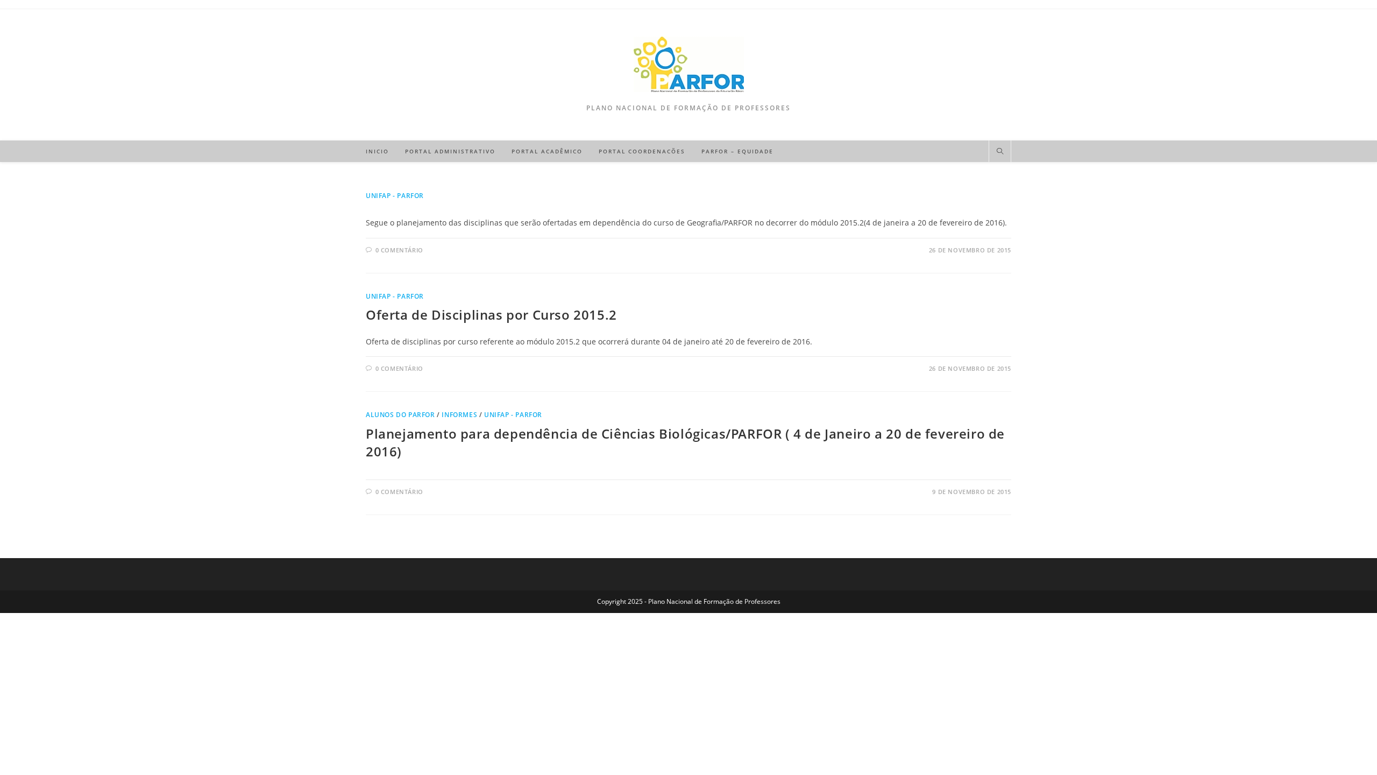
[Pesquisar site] (999, 152)
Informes (459, 414)
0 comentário (399, 250)
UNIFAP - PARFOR (395, 195)
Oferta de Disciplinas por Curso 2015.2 (491, 314)
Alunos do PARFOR (400, 414)
